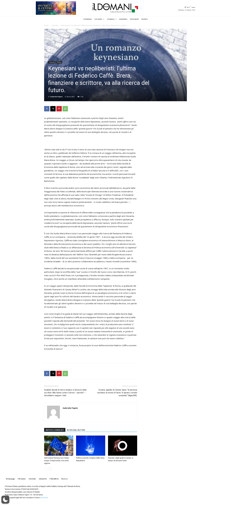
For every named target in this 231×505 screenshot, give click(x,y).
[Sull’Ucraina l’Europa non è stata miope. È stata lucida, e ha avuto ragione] (58, 446)
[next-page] (50, 468)
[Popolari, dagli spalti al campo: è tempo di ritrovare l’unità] (122, 446)
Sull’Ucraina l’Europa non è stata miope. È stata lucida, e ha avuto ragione (56, 460)
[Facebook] (46, 108)
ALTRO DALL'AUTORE (76, 430)
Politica (59, 62)
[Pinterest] (59, 108)
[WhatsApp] (65, 108)
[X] (53, 108)
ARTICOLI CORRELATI (55, 430)
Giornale (54, 25)
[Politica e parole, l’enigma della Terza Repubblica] (90, 446)
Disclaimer (44, 497)
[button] (5, 500)
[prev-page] (45, 468)
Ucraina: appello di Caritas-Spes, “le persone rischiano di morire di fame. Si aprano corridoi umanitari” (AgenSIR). (117, 393)
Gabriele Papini (56, 97)
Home (46, 25)
